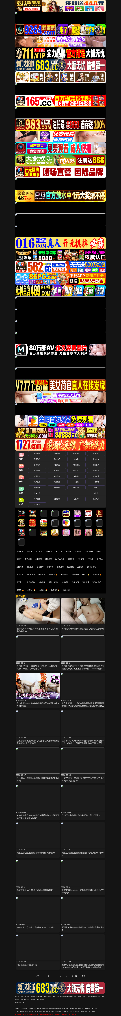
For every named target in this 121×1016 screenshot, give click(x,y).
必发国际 (80, 567)
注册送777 (89, 551)
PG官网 (29, 551)
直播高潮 (71, 559)
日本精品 (57, 459)
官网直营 (49, 551)
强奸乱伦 (57, 453)
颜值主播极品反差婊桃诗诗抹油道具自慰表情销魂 (83, 854)
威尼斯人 (20, 551)
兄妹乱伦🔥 (43, 590)
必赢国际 (38, 559)
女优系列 (57, 476)
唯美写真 (76, 488)
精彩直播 (81, 559)
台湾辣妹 (37, 465)
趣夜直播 (60, 567)
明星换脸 (57, 482)
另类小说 (37, 504)
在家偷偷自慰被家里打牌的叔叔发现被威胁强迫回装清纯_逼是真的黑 (38, 742)
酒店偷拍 (100, 559)
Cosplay (76, 459)
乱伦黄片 (40, 567)
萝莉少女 (96, 453)
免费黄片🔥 (55, 590)
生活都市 (37, 499)
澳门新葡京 (91, 567)
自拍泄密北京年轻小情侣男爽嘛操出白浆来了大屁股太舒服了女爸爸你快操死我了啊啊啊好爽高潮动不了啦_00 (83, 668)
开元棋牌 (39, 551)
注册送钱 (78, 551)
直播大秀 (85, 582)
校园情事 (57, 499)
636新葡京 (65, 574)
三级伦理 (37, 459)
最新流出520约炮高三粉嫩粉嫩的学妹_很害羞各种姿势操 (37, 630)
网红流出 (76, 470)
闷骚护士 (96, 482)
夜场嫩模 (70, 567)
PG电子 (68, 551)
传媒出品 (37, 493)
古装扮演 (37, 476)
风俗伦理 (96, 499)
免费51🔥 (85, 574)
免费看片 (65, 582)
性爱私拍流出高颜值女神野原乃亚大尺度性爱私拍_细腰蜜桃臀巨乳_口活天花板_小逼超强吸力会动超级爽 (83, 967)
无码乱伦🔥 (97, 574)
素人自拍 (96, 459)
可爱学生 (76, 476)
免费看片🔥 (53, 574)
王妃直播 (30, 567)
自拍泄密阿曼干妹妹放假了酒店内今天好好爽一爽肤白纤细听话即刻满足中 (38, 667)
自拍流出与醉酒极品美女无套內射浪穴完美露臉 (83, 628)
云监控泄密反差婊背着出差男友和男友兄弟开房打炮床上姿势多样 (83, 779)
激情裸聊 (75, 574)
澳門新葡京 (31, 574)
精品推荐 (37, 453)
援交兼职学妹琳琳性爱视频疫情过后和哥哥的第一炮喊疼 (83, 891)
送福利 (98, 551)
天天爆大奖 (31, 582)
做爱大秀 (75, 582)
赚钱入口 (66, 590)
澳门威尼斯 (96, 582)
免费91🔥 (20, 590)
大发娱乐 (20, 574)
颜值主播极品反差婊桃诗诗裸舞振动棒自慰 (36, 852)
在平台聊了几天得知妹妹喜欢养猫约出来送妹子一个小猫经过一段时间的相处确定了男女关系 (83, 742)
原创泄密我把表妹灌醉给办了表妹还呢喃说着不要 (83, 928)
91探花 (56, 470)
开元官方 (20, 582)
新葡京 (19, 559)
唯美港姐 (76, 465)
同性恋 (96, 493)
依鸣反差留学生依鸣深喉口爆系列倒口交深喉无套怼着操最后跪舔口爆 (38, 816)
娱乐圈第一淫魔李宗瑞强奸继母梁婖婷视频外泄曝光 (38, 779)
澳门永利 (59, 551)
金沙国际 (41, 582)
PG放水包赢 (59, 559)
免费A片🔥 (31, 590)
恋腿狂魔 (96, 476)
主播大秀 (20, 567)
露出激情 (57, 488)
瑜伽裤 (76, 482)
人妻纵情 (76, 499)
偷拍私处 (50, 567)
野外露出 (96, 470)
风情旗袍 (37, 482)
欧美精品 (76, 453)
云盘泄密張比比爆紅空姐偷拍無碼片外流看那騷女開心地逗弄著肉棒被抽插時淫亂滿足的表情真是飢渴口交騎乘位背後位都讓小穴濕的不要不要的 (83, 707)
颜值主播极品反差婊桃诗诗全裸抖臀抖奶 (35, 890)
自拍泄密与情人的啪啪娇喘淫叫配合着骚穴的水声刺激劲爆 (38, 704)
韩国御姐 (57, 465)
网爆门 (96, 488)
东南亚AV (96, 465)
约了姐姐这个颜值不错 (27, 964)
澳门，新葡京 (54, 582)
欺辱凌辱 (37, 470)
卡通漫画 (37, 488)
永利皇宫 (41, 574)
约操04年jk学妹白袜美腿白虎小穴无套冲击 (36, 927)
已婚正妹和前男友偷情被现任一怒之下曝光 (81, 815)
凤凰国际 (48, 559)
